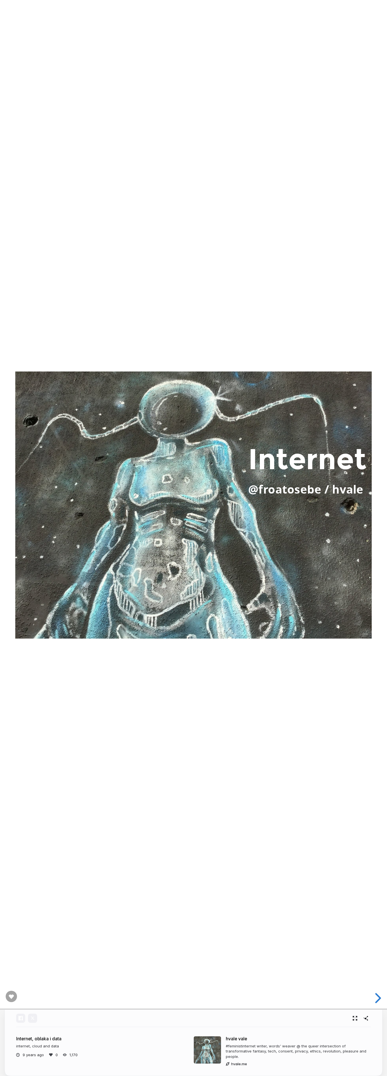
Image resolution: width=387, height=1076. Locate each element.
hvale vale (236, 1038)
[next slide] (378, 998)
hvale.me (239, 1064)
